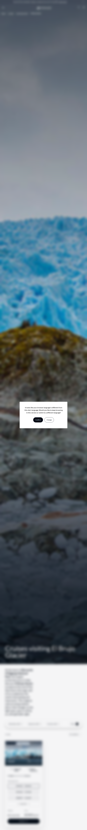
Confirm (38, 420)
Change (49, 420)
